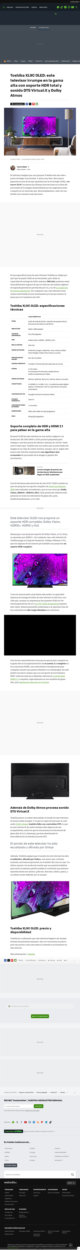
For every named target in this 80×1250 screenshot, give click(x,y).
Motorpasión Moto (68, 1195)
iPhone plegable (42, 1092)
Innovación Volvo (44, 27)
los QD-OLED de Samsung (47, 603)
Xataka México (9, 1231)
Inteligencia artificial (62, 1156)
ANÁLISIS (10, 7)
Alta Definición (31, 960)
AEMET (9, 61)
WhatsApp (58, 7)
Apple (7, 1156)
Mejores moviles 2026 (26, 1092)
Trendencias (9, 1212)
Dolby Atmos (22, 824)
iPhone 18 (39, 61)
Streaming (8, 1148)
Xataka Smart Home (11, 1201)
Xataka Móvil (9, 1195)
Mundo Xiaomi (9, 1204)
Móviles (7, 1152)
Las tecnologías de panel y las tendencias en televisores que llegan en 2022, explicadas (49, 472)
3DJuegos (22, 1193)
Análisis (32, 1148)
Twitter (76, 7)
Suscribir (38, 1106)
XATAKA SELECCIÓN (22, 7)
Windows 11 (58, 1160)
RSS (38, 1121)
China (16, 61)
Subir (70, 1183)
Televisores (42, 960)
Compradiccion (10, 1218)
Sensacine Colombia (36, 1235)
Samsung (33, 1156)
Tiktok (61, 7)
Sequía (23, 61)
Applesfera (8, 1198)
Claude (62, 1092)
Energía (32, 1152)
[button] (23, 166)
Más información (13, 1248)
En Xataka (40, 467)
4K (66, 960)
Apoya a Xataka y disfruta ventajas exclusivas (38, 1131)
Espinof (35, 1195)
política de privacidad (32, 1110)
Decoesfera (8, 1215)
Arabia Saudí (65, 61)
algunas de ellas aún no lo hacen (34, 682)
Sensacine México (39, 1231)
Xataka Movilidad (60, 1152)
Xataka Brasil (9, 1234)
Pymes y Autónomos (23, 1216)
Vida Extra (22, 1195)
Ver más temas (10, 1165)
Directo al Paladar (53, 1193)
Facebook (27, 104)
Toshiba (31, 954)
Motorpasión (66, 1193)
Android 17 (54, 1092)
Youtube (72, 7)
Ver (41, 1016)
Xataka (7, 1193)
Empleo (32, 1160)
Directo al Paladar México (53, 1232)
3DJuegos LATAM (24, 1231)
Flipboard (33, 104)
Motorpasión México (66, 1232)
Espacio (57, 1148)
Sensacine (36, 1193)
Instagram (69, 7)
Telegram (65, 7)
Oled (60, 960)
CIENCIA (34, 7)
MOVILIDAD (43, 7)
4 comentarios (18, 104)
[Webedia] (75, 1)
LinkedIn (46, 1121)
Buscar (72, 1174)
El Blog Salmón (24, 1212)
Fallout (30, 61)
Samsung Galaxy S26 (51, 61)
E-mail (37, 104)
